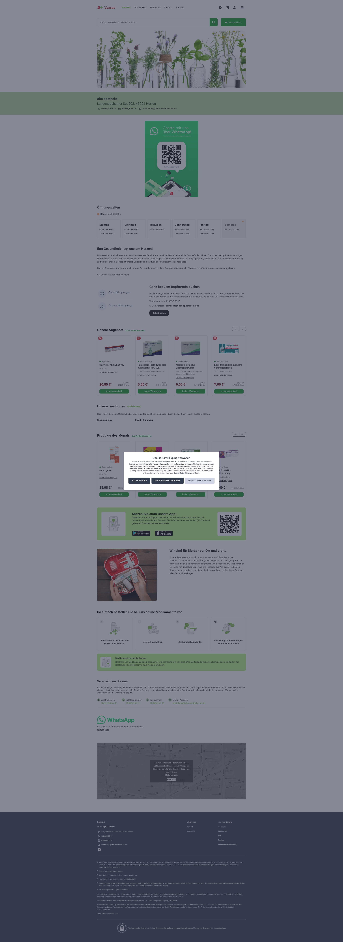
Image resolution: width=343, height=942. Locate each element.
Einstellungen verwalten (199, 481)
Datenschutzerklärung (182, 473)
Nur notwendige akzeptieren (167, 481)
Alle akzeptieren (139, 481)
